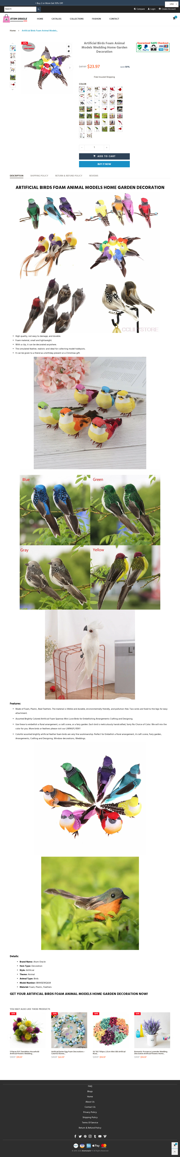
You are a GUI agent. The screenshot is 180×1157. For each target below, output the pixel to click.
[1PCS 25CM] (112, 122)
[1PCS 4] (112, 89)
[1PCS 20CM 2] (97, 129)
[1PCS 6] (89, 102)
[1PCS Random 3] (89, 135)
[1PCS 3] (104, 89)
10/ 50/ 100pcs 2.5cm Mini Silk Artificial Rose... (109, 1052)
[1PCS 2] (97, 89)
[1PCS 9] (112, 109)
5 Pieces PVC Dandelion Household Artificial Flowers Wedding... (24, 1052)
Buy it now (104, 164)
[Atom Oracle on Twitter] (80, 1137)
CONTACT (114, 19)
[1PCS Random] (82, 96)
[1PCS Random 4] (82, 135)
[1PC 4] (112, 102)
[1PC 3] (104, 102)
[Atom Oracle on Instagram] (90, 1137)
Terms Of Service (90, 1123)
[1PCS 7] (97, 102)
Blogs (90, 1092)
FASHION (96, 19)
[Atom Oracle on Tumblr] (95, 1137)
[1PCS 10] (104, 109)
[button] (24, 67)
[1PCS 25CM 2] (89, 122)
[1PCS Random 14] (104, 129)
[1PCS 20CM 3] (120, 122)
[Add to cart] (43, 1037)
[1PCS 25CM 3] (97, 122)
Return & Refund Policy (90, 1128)
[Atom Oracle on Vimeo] (104, 1137)
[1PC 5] (120, 102)
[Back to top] (175, 1152)
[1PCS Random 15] (112, 129)
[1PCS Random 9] (89, 109)
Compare (141, 9)
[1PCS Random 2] (89, 96)
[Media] (69, 51)
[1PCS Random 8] (82, 109)
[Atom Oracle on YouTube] (99, 1137)
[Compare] (69, 46)
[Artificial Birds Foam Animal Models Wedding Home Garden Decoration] (47, 68)
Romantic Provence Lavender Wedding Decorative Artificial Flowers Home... (150, 1052)
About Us (90, 1102)
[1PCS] (89, 89)
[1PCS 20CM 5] (104, 122)
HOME (40, 19)
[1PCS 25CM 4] (120, 116)
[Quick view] (43, 1027)
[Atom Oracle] (15, 18)
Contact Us (90, 1107)
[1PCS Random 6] (112, 96)
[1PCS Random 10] (97, 116)
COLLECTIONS (77, 19)
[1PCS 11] (120, 129)
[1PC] (97, 96)
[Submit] (38, 9)
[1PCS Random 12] (120, 109)
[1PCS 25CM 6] (112, 116)
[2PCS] (120, 89)
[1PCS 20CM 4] (82, 129)
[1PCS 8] (97, 109)
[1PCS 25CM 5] (82, 122)
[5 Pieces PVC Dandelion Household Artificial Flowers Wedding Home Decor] (28, 1030)
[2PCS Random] (82, 89)
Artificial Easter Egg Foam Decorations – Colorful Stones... (68, 1052)
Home (90, 1097)
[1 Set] (82, 116)
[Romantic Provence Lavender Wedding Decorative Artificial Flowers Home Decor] (152, 1030)
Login (152, 9)
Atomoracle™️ (87, 1151)
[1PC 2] (120, 96)
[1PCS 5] (82, 102)
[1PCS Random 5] (104, 96)
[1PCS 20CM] (89, 129)
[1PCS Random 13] (89, 116)
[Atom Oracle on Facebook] (75, 1137)
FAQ (90, 1086)
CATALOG (56, 19)
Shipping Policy (90, 1118)
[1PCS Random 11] (104, 116)
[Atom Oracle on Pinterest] (85, 1137)
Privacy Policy (90, 1112)
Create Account (169, 9)
